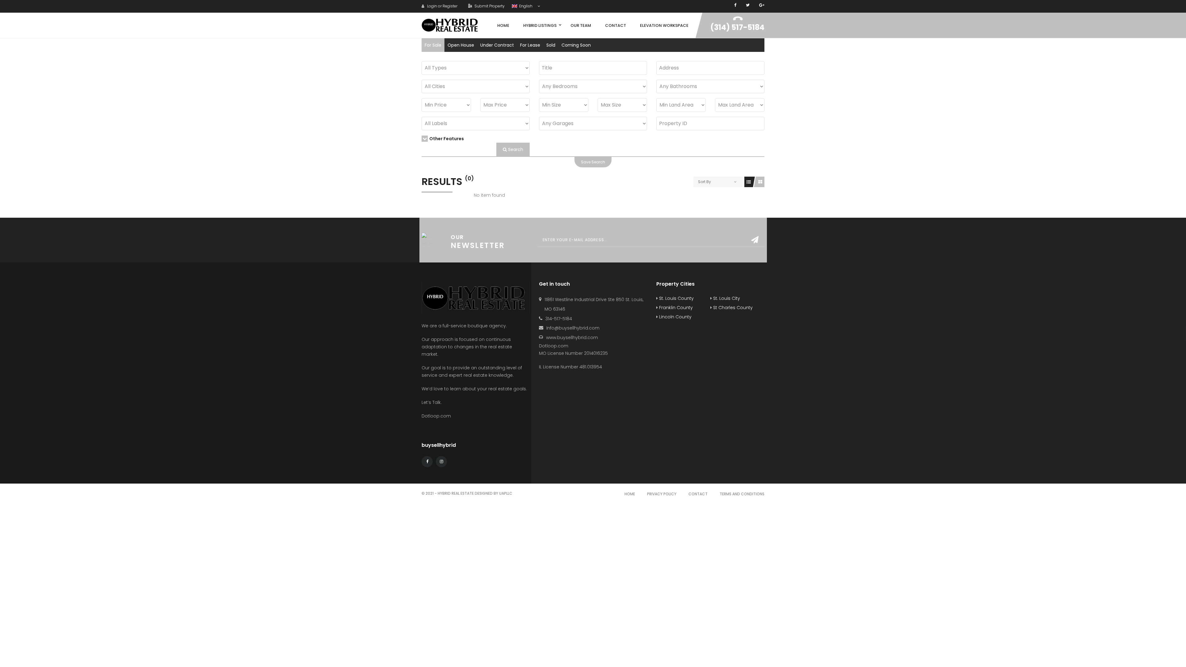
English (525, 6)
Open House (461, 45)
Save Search (593, 162)
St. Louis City (726, 298)
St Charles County (732, 307)
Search (515, 149)
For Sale (433, 45)
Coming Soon (576, 45)
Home (630, 494)
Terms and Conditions (742, 494)
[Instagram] (441, 461)
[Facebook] (735, 5)
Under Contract (497, 45)
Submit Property (489, 6)
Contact (698, 494)
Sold (550, 45)
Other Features (446, 139)
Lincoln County (675, 317)
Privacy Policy (661, 494)
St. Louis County (676, 298)
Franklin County (675, 307)
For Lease (530, 45)
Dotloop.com (437, 416)
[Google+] (761, 5)
